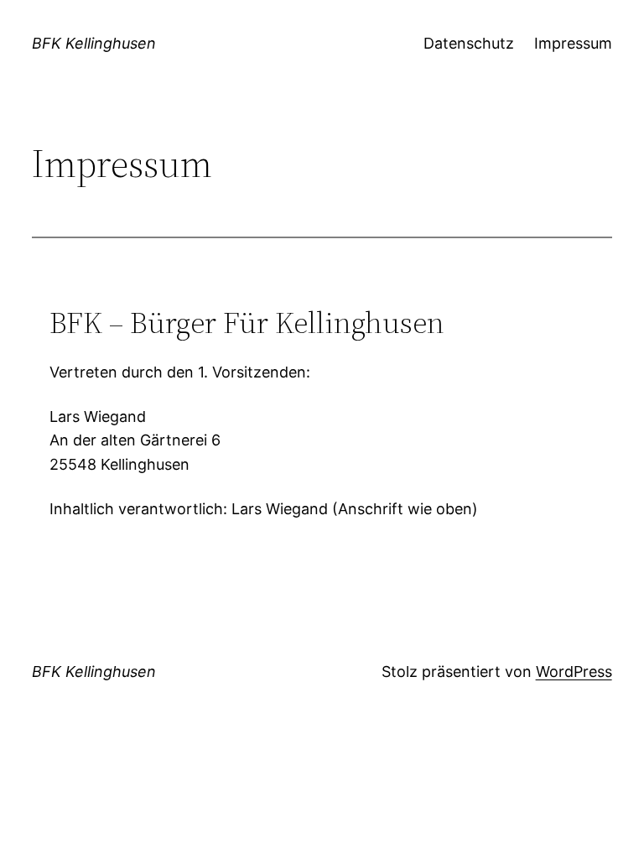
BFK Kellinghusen (94, 43)
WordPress (574, 671)
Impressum (573, 43)
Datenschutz (468, 43)
